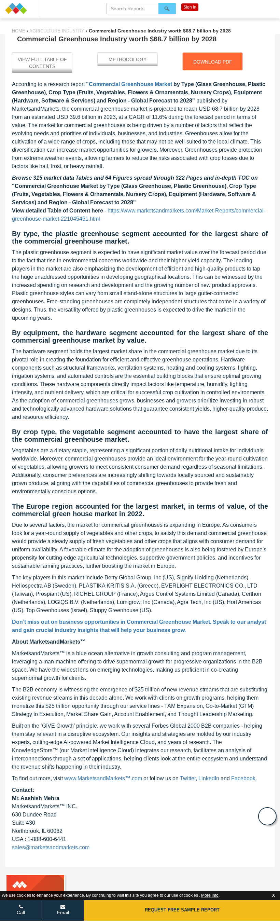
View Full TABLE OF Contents (42, 63)
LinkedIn (208, 778)
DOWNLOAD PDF (212, 62)
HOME (19, 30)
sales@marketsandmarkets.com (50, 847)
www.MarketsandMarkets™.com (103, 778)
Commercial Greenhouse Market (130, 84)
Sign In (189, 7)
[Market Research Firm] (19, 8)
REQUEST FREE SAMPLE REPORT (182, 909)
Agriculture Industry (57, 30)
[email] (267, 816)
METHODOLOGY (127, 59)
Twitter (188, 778)
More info (210, 895)
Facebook (243, 778)
